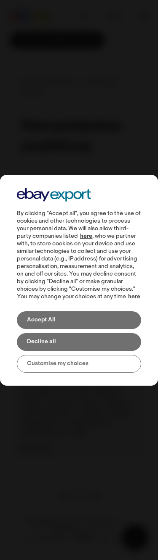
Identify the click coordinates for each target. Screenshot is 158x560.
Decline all (41, 341)
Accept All (41, 320)
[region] (79, 280)
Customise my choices (57, 363)
